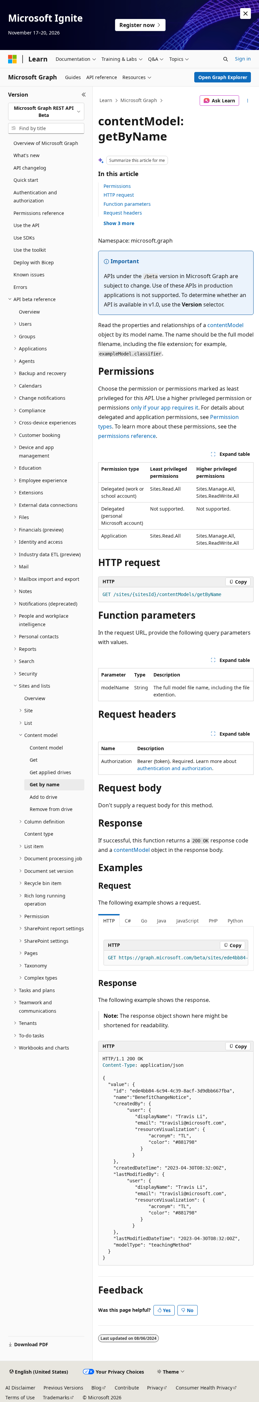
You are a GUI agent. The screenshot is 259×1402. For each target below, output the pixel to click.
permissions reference (127, 436)
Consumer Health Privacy (204, 1387)
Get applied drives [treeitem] (50, 772)
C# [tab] (128, 920)
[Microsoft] (12, 59)
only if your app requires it (164, 407)
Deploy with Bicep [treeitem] (33, 262)
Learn (105, 100)
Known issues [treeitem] (29, 274)
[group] (176, 958)
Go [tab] (144, 920)
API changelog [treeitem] (29, 168)
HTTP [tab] (109, 920)
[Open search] (225, 59)
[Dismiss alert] (245, 13)
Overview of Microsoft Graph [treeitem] (45, 143)
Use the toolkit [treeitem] (29, 250)
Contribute (127, 1387)
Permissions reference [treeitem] (38, 213)
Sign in (243, 58)
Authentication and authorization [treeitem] (35, 196)
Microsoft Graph (138, 100)
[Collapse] (84, 94)
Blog (96, 1387)
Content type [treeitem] (38, 834)
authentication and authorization (174, 768)
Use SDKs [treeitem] (24, 238)
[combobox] (46, 112)
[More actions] (248, 100)
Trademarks (56, 1397)
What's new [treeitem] (26, 155)
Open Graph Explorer (222, 77)
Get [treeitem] (33, 760)
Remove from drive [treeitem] (51, 809)
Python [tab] (235, 920)
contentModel (225, 325)
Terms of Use (20, 1397)
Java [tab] (161, 920)
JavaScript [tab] (187, 920)
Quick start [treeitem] (25, 180)
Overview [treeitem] (29, 312)
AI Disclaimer (20, 1387)
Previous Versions (63, 1387)
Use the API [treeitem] (26, 225)
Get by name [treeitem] (44, 784)
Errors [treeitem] (20, 287)
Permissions (117, 186)
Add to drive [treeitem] (43, 797)
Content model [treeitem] (46, 747)
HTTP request (119, 195)
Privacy (155, 1387)
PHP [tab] (213, 920)
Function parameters (127, 204)
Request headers (123, 213)
